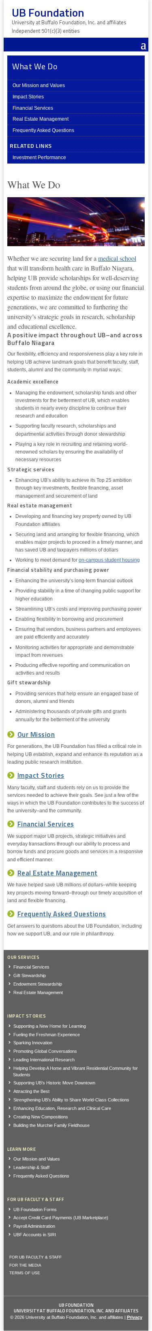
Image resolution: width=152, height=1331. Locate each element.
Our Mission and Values (39, 85)
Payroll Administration (34, 1226)
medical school (117, 258)
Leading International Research (44, 1059)
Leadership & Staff (31, 1167)
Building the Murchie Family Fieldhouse (51, 1125)
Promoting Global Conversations (45, 1051)
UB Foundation (76, 1305)
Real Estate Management (41, 119)
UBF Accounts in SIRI (34, 1234)
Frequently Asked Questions (43, 130)
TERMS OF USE (24, 1273)
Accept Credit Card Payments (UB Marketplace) (60, 1217)
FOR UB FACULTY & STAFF (35, 1257)
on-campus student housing (109, 560)
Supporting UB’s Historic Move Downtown (54, 1082)
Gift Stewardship (29, 975)
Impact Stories (28, 97)
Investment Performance (39, 157)
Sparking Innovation (32, 1042)
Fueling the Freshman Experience (46, 1034)
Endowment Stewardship (37, 984)
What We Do (35, 66)
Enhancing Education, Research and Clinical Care (62, 1108)
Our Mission (36, 734)
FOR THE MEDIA (25, 1265)
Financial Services (33, 108)
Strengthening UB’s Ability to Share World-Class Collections (71, 1099)
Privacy (134, 1317)
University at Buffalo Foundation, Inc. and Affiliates (76, 1311)
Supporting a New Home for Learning (49, 1026)
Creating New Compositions (40, 1116)
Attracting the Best (31, 1091)
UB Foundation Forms (35, 1209)
